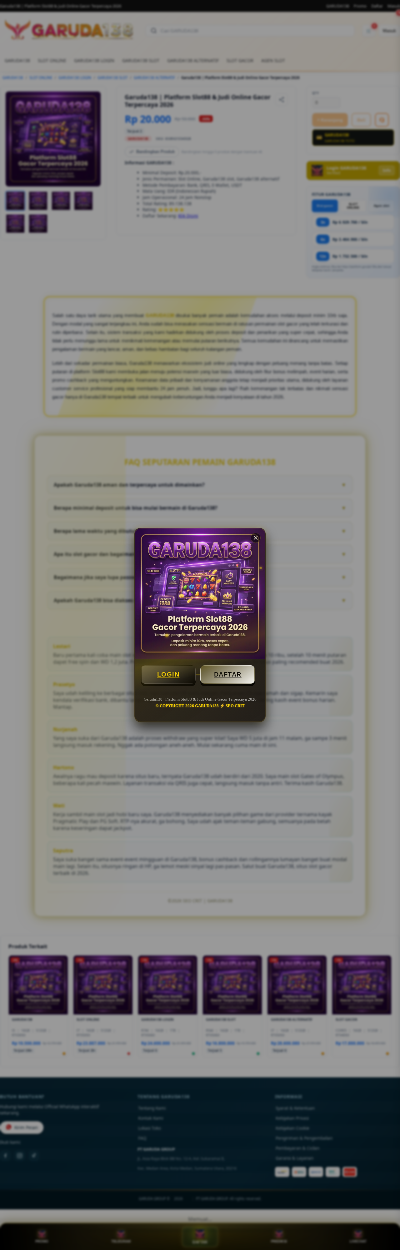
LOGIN (168, 674)
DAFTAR (228, 674)
